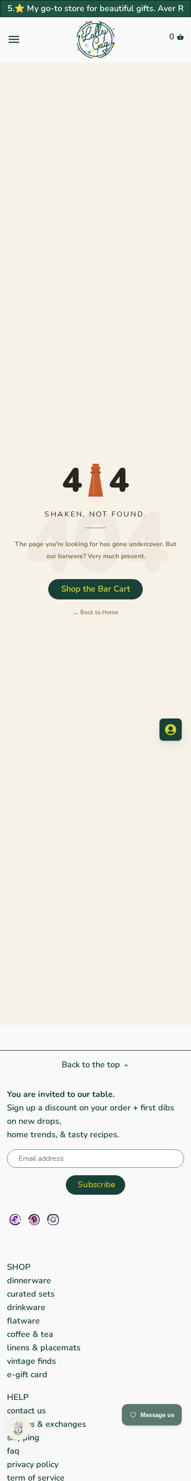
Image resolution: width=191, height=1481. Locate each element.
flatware (23, 1320)
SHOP (19, 1267)
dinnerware (29, 1280)
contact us (26, 1410)
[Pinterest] (34, 1219)
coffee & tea (30, 1334)
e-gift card (27, 1374)
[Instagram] (53, 1219)
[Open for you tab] (170, 729)
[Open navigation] (36, 39)
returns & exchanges (46, 1424)
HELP (18, 1397)
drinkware (26, 1307)
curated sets (31, 1293)
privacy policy (32, 1464)
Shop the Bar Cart (95, 588)
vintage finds (31, 1361)
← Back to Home (95, 612)
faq (13, 1450)
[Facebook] (15, 1219)
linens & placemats (44, 1347)
